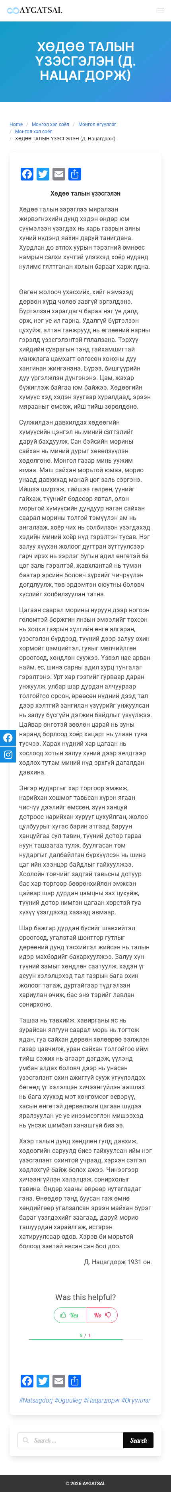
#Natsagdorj (36, 1400)
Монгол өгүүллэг (97, 124)
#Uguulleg (68, 1400)
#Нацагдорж (102, 1400)
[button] (160, 10)
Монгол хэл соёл (50, 124)
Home (16, 124)
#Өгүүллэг (136, 1400)
